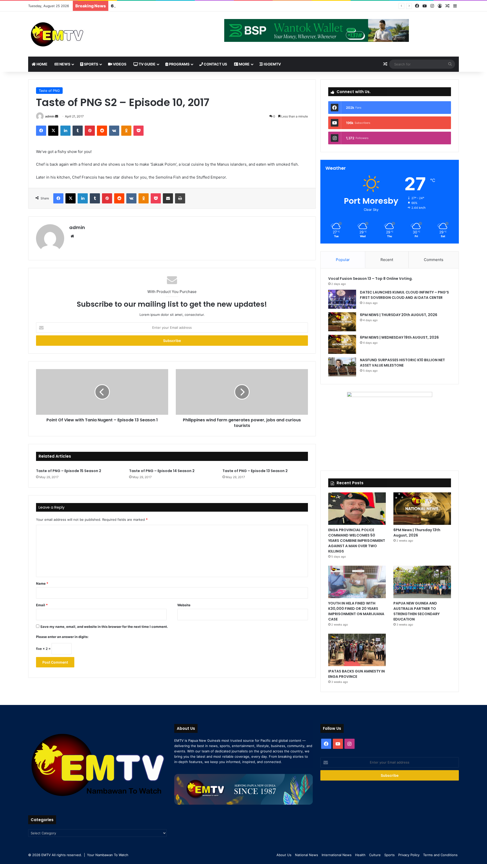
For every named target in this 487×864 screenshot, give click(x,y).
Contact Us (215, 64)
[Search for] (450, 64)
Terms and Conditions (440, 855)
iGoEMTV (272, 64)
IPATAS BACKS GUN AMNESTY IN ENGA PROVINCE (356, 674)
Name (42, 583)
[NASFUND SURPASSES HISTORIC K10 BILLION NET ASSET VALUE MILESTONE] (342, 366)
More (244, 64)
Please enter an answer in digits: (62, 637)
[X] (53, 131)
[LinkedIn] (65, 131)
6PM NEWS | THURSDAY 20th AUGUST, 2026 (399, 314)
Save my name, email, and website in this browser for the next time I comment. (104, 627)
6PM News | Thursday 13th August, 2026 (416, 532)
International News (337, 855)
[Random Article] (447, 6)
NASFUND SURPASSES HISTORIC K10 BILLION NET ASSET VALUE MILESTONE (402, 362)
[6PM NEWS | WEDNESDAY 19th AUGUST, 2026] (342, 344)
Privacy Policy (409, 855)
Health (360, 855)
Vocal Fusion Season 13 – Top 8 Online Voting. (370, 278)
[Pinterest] (90, 131)
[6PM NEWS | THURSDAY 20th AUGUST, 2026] (342, 321)
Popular (343, 259)
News (64, 64)
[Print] (180, 198)
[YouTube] (424, 6)
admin (49, 116)
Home (41, 64)
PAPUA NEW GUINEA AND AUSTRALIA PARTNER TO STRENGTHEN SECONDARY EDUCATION (416, 611)
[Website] (72, 236)
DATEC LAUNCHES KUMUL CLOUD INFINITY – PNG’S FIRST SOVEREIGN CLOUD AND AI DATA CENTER (404, 295)
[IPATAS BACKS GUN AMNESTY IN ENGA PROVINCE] (357, 650)
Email (42, 605)
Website (183, 605)
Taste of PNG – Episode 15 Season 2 (68, 470)
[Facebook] (417, 6)
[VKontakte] (114, 131)
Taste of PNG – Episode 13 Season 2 (255, 470)
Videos (119, 64)
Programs (178, 64)
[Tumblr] (78, 131)
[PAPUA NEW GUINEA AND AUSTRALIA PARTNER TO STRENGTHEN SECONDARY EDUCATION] (422, 582)
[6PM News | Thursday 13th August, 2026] (422, 508)
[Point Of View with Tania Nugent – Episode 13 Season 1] (102, 392)
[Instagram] (432, 6)
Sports (90, 64)
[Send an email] (56, 116)
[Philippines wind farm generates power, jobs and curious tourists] (242, 392)
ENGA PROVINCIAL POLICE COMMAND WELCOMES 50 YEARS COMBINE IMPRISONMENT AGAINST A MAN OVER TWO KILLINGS (356, 540)
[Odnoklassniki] (126, 131)
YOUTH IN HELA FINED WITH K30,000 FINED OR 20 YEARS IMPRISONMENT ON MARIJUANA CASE (356, 611)
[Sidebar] (455, 6)
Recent (386, 259)
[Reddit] (102, 131)
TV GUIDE (146, 64)
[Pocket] (138, 131)
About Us (283, 855)
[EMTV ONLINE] (73, 34)
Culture (375, 855)
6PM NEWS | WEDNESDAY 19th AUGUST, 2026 (158, 5)
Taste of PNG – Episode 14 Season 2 (162, 470)
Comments (433, 259)
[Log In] (440, 6)
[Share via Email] (168, 198)
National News (306, 855)
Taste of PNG (49, 91)
